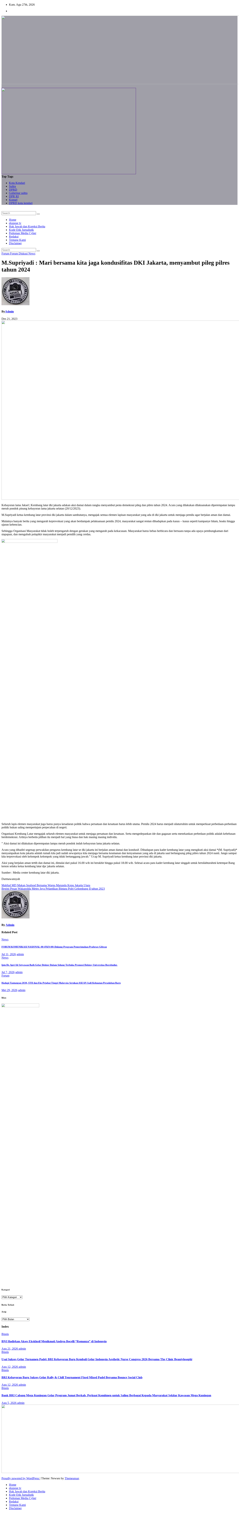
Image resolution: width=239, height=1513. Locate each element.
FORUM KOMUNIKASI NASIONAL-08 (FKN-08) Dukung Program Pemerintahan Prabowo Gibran (54, 946)
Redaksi (13, 236)
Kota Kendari (17, 182)
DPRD (13, 189)
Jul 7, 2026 (8, 972)
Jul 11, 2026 (8, 954)
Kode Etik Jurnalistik (21, 229)
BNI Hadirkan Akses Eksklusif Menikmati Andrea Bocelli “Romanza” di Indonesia (54, 1341)
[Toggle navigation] (2, 210)
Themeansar (72, 1478)
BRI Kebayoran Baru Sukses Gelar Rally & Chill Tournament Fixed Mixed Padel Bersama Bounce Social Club (71, 1377)
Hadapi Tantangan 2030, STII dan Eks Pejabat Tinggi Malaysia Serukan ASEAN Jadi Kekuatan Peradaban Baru (61, 982)
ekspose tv (15, 223)
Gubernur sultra (18, 193)
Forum (5, 253)
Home (12, 219)
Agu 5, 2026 (9, 1402)
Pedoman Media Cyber (22, 233)
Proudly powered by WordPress (20, 1478)
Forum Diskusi (19, 253)
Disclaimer (15, 243)
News (31, 253)
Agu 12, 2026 (10, 1366)
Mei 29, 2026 (9, 990)
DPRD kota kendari (20, 203)
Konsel (13, 199)
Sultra (12, 186)
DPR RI (14, 196)
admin (20, 954)
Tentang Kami (17, 239)
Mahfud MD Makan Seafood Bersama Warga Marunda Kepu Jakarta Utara (45, 885)
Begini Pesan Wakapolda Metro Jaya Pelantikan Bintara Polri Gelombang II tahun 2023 (53, 888)
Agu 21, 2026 (10, 1348)
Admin (9, 311)
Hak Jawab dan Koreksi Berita (27, 226)
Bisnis (5, 1334)
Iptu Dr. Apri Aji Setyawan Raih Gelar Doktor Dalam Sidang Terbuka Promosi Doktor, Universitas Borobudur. (59, 964)
